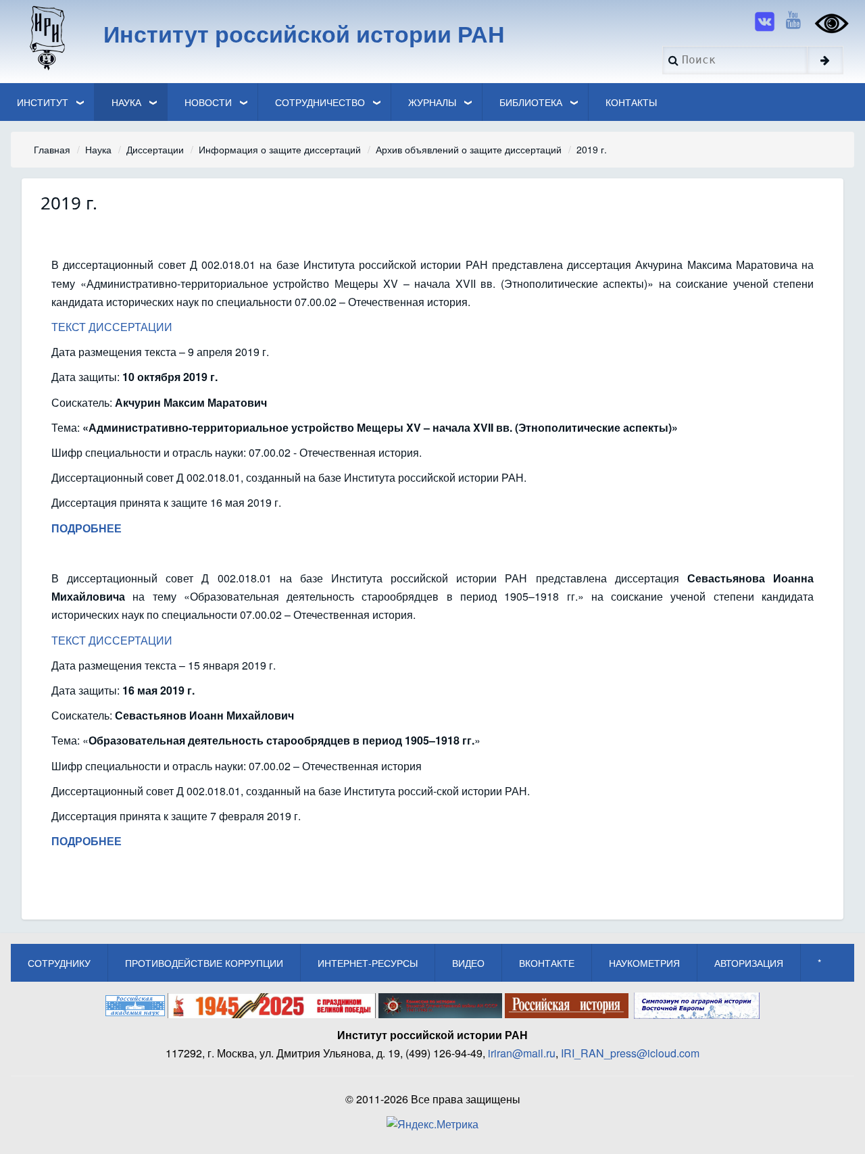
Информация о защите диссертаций (280, 149)
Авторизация (748, 963)
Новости (208, 102)
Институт (42, 102)
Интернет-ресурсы (368, 963)
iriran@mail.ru (521, 1053)
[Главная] (46, 37)
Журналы (432, 102)
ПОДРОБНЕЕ (86, 841)
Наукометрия (644, 963)
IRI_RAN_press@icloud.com (630, 1053)
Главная (52, 149)
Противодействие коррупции (204, 963)
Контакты (631, 102)
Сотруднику (59, 963)
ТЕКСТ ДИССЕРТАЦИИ (111, 326)
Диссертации (155, 149)
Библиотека (530, 102)
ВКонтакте (546, 963)
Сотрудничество (320, 102)
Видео (468, 963)
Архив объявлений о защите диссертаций (469, 149)
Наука (126, 102)
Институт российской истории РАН (304, 33)
